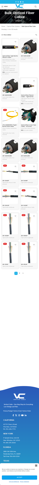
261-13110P (5, 264)
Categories (18, 21)
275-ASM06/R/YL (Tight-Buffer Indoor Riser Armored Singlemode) (9, 126)
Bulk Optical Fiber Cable (8, 59)
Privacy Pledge (7, 411)
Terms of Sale (26, 411)
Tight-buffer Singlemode (8, 70)
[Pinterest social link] (20, 2)
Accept (19, 477)
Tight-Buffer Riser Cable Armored (8, 134)
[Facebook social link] (16, 2)
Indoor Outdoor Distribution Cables (9, 61)
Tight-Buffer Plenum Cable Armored (27, 99)
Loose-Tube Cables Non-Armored (27, 58)
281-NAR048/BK (25, 56)
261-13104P (24, 264)
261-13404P (5, 205)
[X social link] (18, 2)
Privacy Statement (24, 481)
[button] (36, 465)
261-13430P (5, 180)
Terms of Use (17, 411)
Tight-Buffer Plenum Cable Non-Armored (9, 66)
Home (3, 26)
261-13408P (24, 180)
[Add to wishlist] (15, 41)
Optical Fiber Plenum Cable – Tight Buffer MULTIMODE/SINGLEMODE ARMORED (28, 97)
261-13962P (24, 235)
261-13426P (24, 205)
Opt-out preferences (14, 481)
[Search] (36, 6)
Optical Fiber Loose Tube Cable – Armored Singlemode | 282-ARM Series (28, 127)
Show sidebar (7, 35)
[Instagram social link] (19, 415)
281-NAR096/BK (7, 156)
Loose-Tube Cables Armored (28, 128)
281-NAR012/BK (25, 156)
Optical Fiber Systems (13, 26)
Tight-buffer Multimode (9, 68)
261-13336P (5, 235)
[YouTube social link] (22, 415)
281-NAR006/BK (7, 95)
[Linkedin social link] (23, 2)
